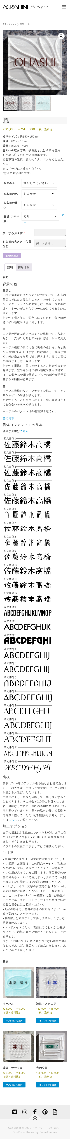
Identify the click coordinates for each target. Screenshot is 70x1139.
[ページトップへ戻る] (35, 1118)
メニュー (64, 6)
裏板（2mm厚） (11, 219)
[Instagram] (25, 1112)
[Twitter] (15, 1112)
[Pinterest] (45, 1112)
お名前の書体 (11, 205)
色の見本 (8, 418)
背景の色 (9, 183)
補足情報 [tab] (23, 267)
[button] (61, 36)
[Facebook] (35, 1112)
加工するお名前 (13, 233)
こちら (24, 431)
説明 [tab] (10, 267)
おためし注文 (12, 256)
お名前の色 (11, 193)
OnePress (19, 1132)
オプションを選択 (14, 1020)
